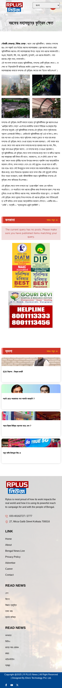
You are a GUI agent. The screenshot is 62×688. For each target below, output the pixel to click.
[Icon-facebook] (6, 685)
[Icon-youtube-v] (11, 685)
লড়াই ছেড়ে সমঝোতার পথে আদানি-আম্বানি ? (19, 398)
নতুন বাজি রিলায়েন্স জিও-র (12, 453)
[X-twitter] (17, 685)
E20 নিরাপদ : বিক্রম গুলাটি (13, 371)
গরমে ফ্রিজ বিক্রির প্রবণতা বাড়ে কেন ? (17, 426)
